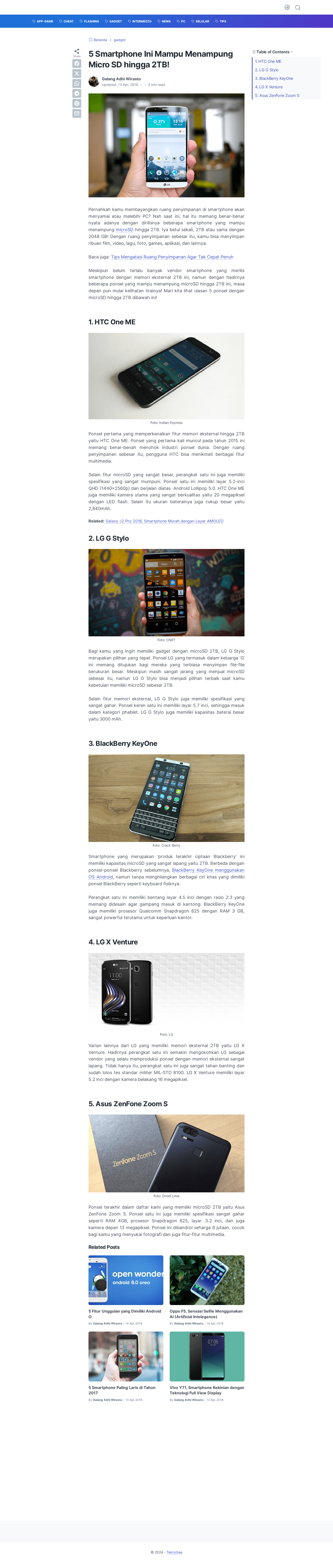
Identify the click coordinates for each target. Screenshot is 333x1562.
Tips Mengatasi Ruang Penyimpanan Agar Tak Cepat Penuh (172, 256)
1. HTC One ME (268, 61)
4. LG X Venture (269, 86)
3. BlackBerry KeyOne (274, 78)
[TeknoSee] (52, 7)
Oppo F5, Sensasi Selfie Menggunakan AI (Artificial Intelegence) (206, 1314)
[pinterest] (76, 103)
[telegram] (76, 93)
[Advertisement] (166, 1457)
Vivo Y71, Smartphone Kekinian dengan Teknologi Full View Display (207, 1390)
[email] (76, 113)
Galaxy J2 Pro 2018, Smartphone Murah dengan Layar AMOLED (165, 521)
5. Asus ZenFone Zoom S (277, 95)
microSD (124, 229)
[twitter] (76, 73)
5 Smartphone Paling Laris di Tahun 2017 (122, 1390)
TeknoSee (174, 1552)
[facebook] (76, 63)
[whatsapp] (76, 83)
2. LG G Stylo (267, 69)
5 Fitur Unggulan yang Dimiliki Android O (124, 1314)
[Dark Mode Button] (287, 7)
